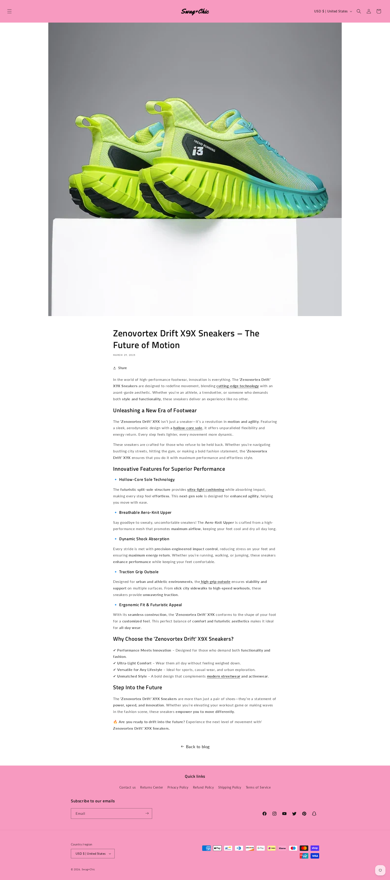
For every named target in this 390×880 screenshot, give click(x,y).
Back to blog (198, 746)
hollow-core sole (187, 428)
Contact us (127, 787)
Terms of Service (258, 787)
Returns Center (151, 787)
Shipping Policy (229, 787)
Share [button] (122, 368)
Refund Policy (203, 787)
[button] (9, 11)
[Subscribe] (147, 813)
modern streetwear (223, 676)
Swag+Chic (88, 869)
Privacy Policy (177, 787)
